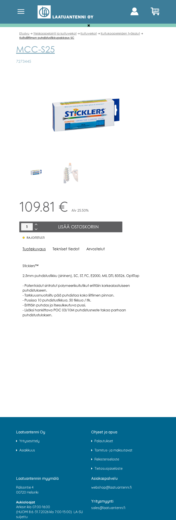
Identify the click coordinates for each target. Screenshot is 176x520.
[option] (36, 172)
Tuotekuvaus (34, 248)
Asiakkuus (27, 450)
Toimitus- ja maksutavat (113, 450)
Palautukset (103, 441)
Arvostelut (95, 248)
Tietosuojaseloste (108, 468)
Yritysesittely (29, 441)
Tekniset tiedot (66, 248)
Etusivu (24, 33)
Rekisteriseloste (106, 459)
